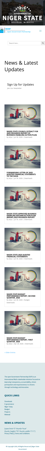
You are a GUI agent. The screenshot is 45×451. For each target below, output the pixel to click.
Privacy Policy (9, 433)
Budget (26, 300)
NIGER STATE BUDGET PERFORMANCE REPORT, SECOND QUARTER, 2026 (21, 296)
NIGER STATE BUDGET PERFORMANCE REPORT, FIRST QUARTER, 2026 (20, 340)
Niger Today (8, 407)
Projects (7, 412)
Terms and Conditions (22, 433)
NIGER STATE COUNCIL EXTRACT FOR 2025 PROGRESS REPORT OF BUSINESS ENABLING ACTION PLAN (22, 133)
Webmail (7, 414)
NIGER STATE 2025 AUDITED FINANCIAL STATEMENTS (18, 256)
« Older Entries (9, 352)
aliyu (10, 137)
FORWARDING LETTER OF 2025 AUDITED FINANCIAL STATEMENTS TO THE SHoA (21, 174)
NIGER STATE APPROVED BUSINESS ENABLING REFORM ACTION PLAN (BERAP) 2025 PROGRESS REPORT (21, 216)
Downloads (28, 137)
